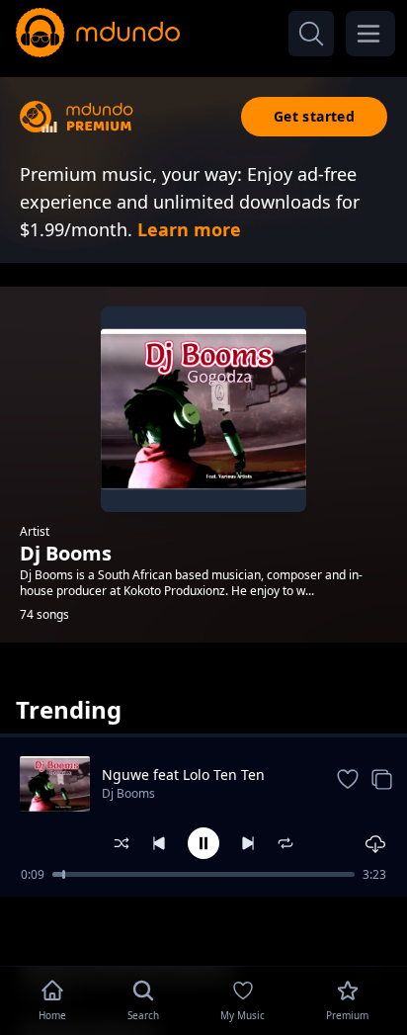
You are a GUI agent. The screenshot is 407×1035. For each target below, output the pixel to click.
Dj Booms (128, 793)
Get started (314, 116)
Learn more (189, 229)
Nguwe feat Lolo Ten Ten (183, 774)
